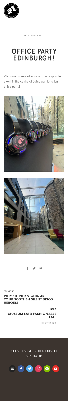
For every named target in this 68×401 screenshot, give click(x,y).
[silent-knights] (47, 368)
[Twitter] (29, 368)
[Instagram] (38, 368)
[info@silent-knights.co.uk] (12, 368)
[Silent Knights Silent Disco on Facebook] (21, 368)
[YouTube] (55, 368)
